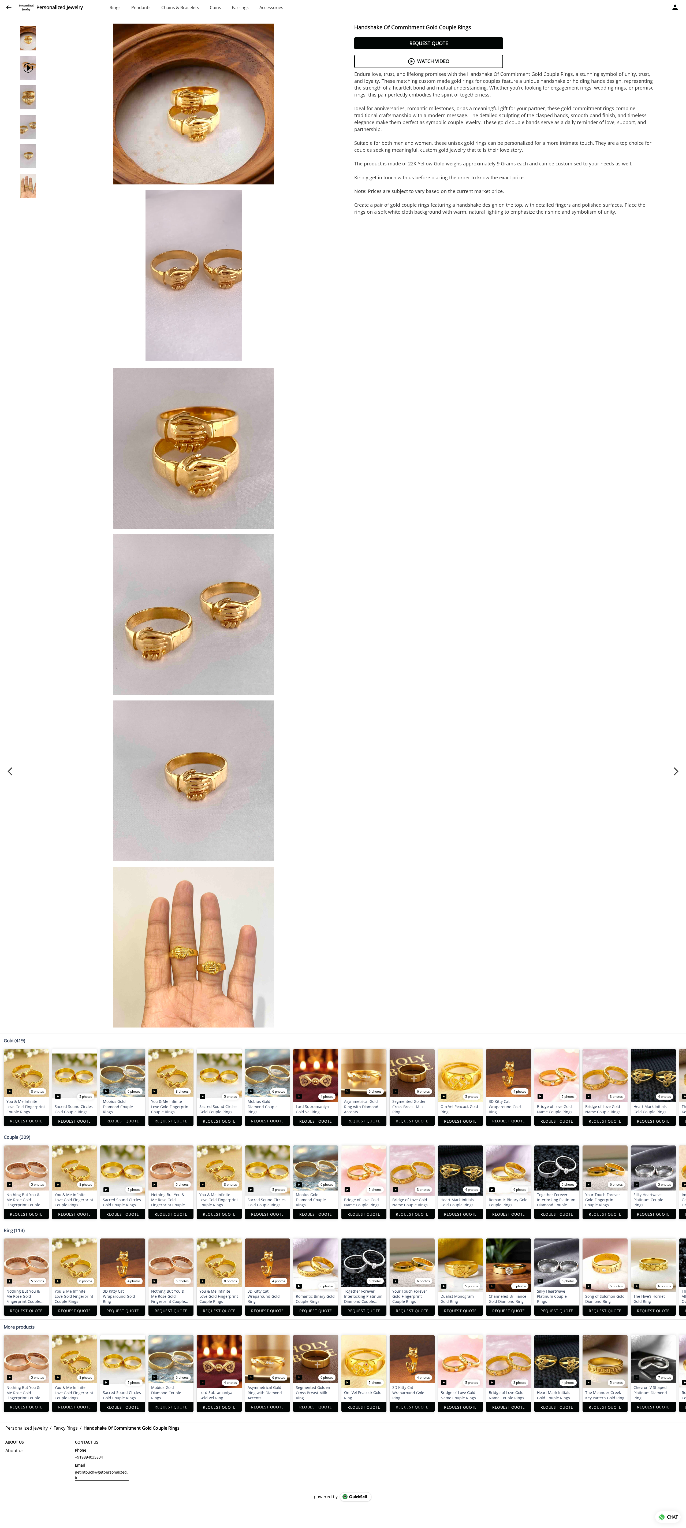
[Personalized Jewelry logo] (26, 7)
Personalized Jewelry (59, 7)
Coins (215, 7)
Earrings (240, 7)
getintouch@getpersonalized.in (101, 1475)
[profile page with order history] (675, 7)
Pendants (141, 7)
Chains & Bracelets (180, 7)
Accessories (271, 7)
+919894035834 (89, 1457)
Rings (115, 7)
